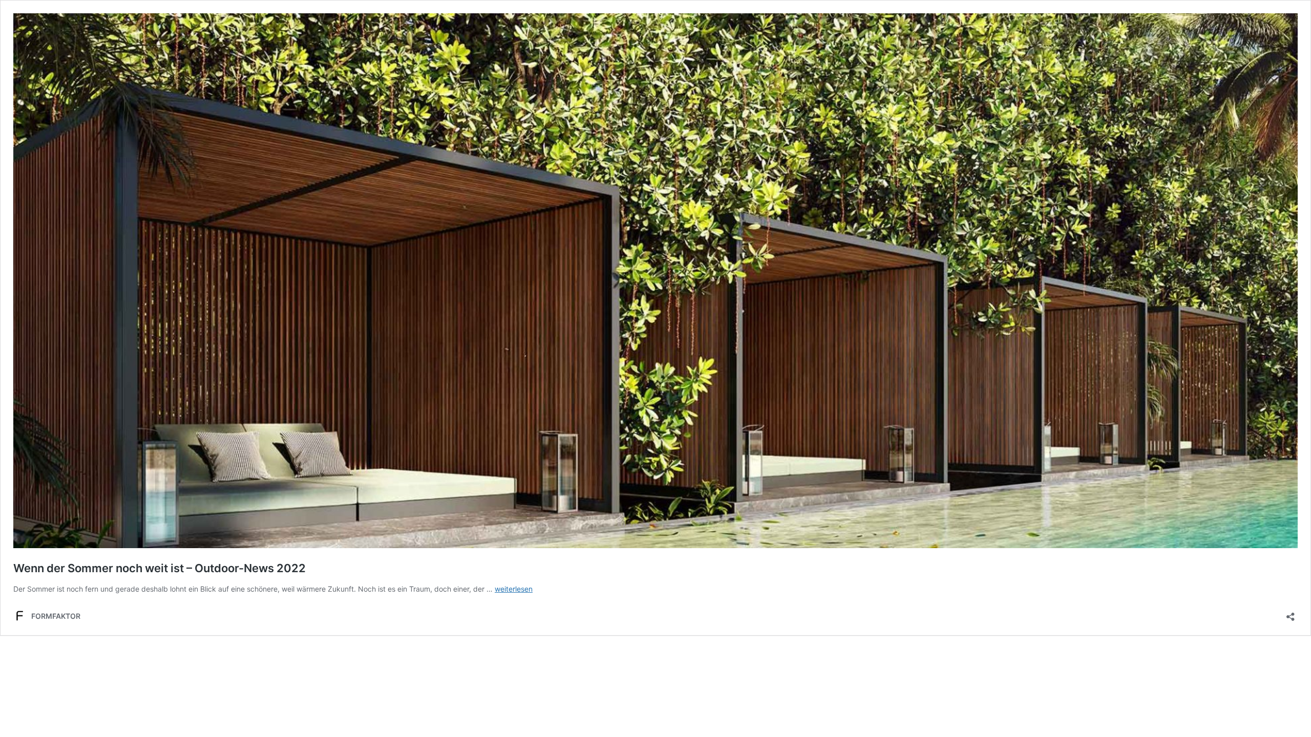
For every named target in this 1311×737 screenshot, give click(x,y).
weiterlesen (514, 588)
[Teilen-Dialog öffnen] (1290, 613)
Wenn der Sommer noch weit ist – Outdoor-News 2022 (159, 568)
